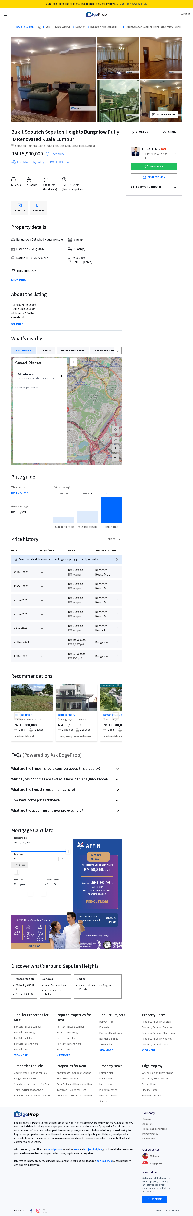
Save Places (23, 351)
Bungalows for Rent (68, 1079)
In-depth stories (108, 1090)
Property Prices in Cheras (156, 1022)
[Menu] (5, 14)
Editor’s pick (106, 1073)
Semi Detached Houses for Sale (32, 1084)
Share (172, 132)
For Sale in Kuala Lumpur (27, 1027)
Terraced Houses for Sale (28, 1090)
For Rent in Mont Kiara (69, 1044)
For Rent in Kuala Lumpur (70, 1027)
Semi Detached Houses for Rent (75, 1084)
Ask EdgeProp (65, 755)
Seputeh (80, 27)
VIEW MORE (21, 1055)
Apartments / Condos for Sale (31, 1073)
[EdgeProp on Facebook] (31, 1211)
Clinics (46, 351)
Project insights (93, 1149)
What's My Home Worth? (155, 1079)
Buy (48, 27)
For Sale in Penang (24, 1032)
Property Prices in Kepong (157, 1039)
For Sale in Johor (23, 1038)
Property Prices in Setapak (157, 1027)
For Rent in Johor (66, 1038)
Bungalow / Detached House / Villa (105, 27)
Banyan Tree (106, 1022)
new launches (104, 1161)
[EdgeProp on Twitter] (45, 1211)
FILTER (112, 539)
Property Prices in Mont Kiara (158, 1033)
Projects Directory (152, 1096)
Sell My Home (149, 1084)
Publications (106, 1079)
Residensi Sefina (108, 1039)
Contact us (148, 1139)
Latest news (106, 1084)
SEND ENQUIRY (156, 177)
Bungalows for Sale (25, 1079)
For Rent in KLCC (66, 1049)
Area (76, 1149)
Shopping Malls (105, 351)
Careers (146, 1119)
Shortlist (143, 132)
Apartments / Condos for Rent (74, 1073)
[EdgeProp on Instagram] (38, 1211)
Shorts (103, 1101)
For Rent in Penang (67, 1032)
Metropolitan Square (111, 1033)
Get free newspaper (131, 4)
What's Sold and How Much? (157, 1073)
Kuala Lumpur (62, 27)
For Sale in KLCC (23, 1049)
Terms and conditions (154, 1129)
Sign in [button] (185, 14)
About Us (147, 1124)
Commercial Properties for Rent (75, 1096)
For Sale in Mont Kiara (26, 1044)
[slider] (68, 851)
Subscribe (155, 1199)
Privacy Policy (150, 1134)
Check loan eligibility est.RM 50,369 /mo (43, 162)
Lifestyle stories (108, 1096)
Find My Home (150, 1090)
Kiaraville (104, 1027)
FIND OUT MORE (97, 901)
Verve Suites (106, 1044)
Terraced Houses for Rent (71, 1090)
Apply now (34, 946)
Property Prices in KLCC (155, 1044)
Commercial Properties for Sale (32, 1096)
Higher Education (72, 351)
